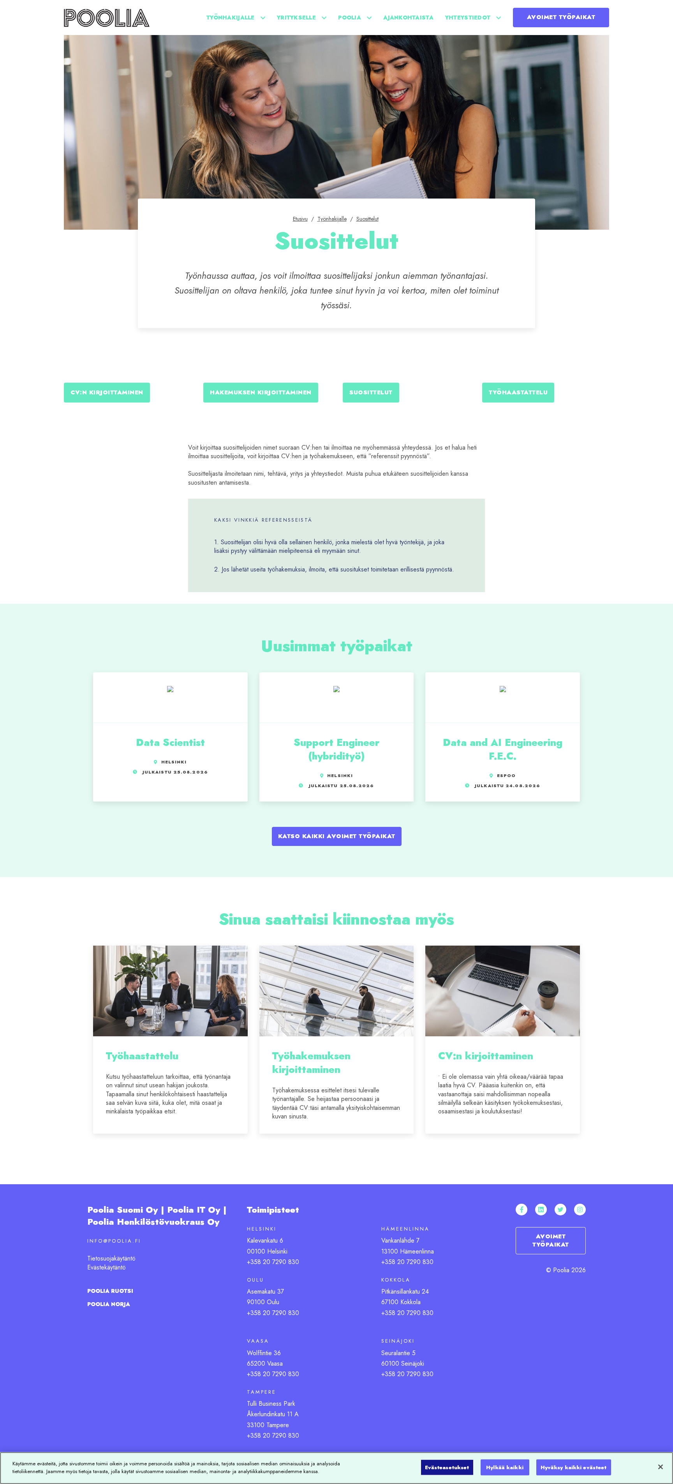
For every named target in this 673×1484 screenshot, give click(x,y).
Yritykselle (296, 17)
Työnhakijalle (230, 17)
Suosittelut (367, 219)
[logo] (107, 17)
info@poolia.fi (114, 1241)
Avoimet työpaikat (561, 17)
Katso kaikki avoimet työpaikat (336, 836)
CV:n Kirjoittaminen (106, 392)
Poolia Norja (108, 1304)
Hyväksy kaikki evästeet (574, 1467)
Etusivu (300, 219)
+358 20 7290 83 (271, 1374)
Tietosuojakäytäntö (111, 1258)
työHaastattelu (518, 392)
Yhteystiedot (467, 17)
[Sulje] (660, 1466)
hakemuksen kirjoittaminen (261, 392)
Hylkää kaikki (504, 1467)
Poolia (349, 17)
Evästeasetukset (447, 1467)
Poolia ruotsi (110, 1291)
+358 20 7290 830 (273, 1261)
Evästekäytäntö (106, 1267)
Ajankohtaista (408, 17)
